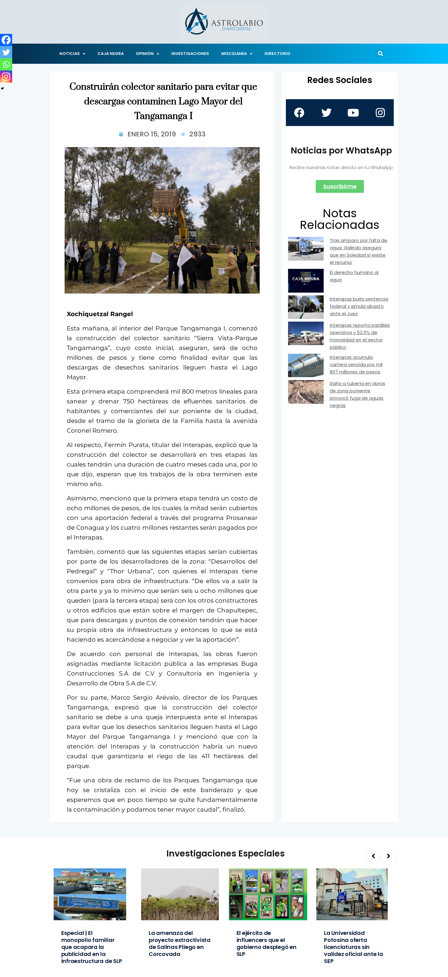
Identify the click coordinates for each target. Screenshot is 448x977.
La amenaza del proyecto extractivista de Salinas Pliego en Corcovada (180, 943)
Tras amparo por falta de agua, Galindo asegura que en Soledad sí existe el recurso (358, 251)
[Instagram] (6, 76)
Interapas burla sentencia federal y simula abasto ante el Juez (359, 306)
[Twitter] (6, 52)
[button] (380, 54)
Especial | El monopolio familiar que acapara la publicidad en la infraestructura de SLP (91, 947)
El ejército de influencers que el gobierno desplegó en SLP (266, 943)
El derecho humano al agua (354, 276)
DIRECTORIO (277, 53)
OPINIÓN (145, 53)
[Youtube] (353, 112)
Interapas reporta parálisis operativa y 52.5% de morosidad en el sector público (360, 336)
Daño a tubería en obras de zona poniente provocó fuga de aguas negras (357, 394)
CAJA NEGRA (111, 53)
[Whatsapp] (6, 64)
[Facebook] (6, 40)
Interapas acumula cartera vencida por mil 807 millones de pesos (356, 364)
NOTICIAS (69, 53)
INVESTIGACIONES (190, 53)
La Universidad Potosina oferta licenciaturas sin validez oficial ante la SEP (353, 947)
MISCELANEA (234, 53)
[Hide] (2, 88)
